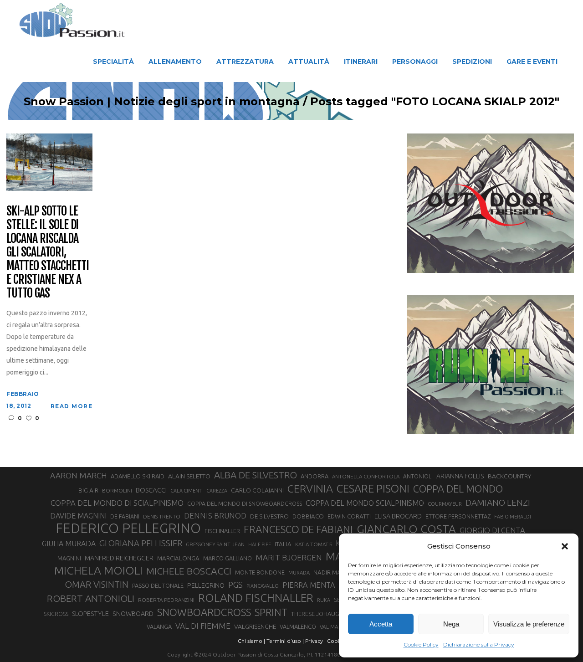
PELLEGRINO (206, 585)
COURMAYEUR (445, 504)
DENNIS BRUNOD (215, 515)
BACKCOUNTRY (509, 476)
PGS (235, 584)
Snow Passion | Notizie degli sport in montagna (162, 101)
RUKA (323, 600)
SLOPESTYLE (90, 613)
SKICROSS (56, 614)
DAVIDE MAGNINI (78, 516)
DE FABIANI (124, 516)
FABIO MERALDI (512, 516)
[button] (564, 546)
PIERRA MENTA (308, 585)
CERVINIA (310, 488)
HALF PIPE (259, 544)
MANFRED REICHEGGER (119, 558)
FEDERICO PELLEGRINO (128, 528)
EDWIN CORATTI (349, 516)
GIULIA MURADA (69, 543)
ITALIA (283, 544)
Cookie (336, 641)
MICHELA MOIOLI (98, 570)
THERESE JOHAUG (315, 614)
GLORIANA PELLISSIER (140, 543)
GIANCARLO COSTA (406, 529)
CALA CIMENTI (186, 490)
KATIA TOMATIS (313, 544)
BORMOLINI (117, 490)
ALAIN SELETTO (189, 476)
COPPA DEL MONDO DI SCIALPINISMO (117, 502)
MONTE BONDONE (260, 572)
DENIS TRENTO (161, 516)
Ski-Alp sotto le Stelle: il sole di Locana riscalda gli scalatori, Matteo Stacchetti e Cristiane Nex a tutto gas (47, 252)
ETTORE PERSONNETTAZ (458, 516)
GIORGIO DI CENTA (492, 530)
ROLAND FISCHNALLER (255, 598)
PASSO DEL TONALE (158, 585)
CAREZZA (216, 490)
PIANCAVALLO (262, 586)
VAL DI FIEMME (202, 625)
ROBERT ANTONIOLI (90, 598)
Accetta (380, 624)
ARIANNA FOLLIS (460, 476)
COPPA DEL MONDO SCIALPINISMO (365, 503)
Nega (451, 624)
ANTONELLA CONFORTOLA (365, 476)
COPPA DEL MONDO (458, 488)
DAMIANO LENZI (497, 503)
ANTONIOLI (418, 476)
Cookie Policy (421, 644)
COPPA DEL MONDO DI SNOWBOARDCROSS (244, 503)
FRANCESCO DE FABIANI (298, 529)
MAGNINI (69, 558)
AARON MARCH (78, 475)
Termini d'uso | (285, 641)
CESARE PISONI (373, 489)
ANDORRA (314, 476)
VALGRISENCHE (255, 626)
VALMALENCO (298, 626)
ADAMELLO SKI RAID (137, 476)
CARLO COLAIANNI (257, 490)
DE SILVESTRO (269, 516)
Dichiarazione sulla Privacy (478, 644)
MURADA (299, 572)
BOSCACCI (151, 490)
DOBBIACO (308, 516)
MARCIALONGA (178, 558)
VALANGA (159, 626)
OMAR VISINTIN (96, 584)
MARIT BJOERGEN (289, 557)
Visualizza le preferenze (528, 624)
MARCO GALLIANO (227, 558)
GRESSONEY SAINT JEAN (215, 544)
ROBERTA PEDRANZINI (166, 600)
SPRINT (271, 612)
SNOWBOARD (133, 613)
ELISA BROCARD (398, 516)
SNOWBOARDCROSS (204, 612)
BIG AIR (88, 490)
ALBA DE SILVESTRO (255, 475)
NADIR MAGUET (334, 572)
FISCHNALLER (222, 531)
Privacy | (315, 641)
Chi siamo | (251, 641)
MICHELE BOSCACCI (188, 570)
